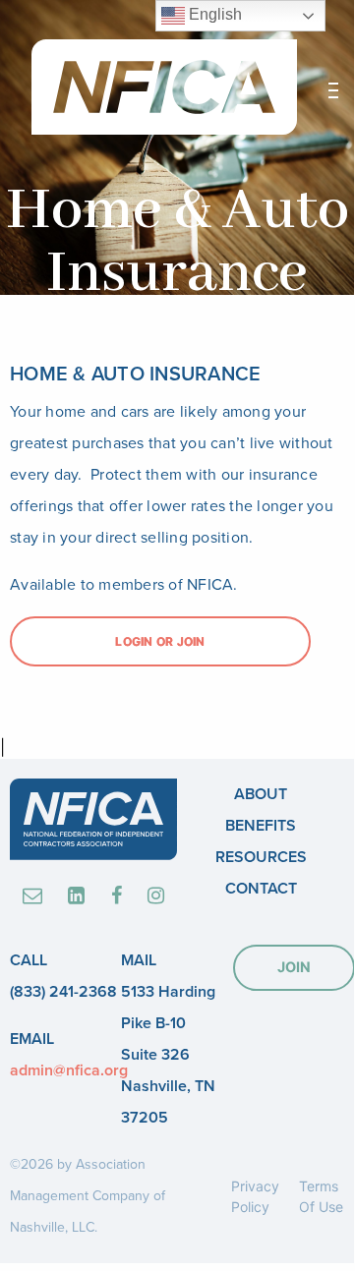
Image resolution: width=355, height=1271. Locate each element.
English (213, 14)
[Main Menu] (333, 90)
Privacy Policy (255, 1196)
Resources (261, 857)
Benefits (260, 826)
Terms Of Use (321, 1196)
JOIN (294, 966)
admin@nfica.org (69, 1070)
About (260, 794)
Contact (261, 888)
